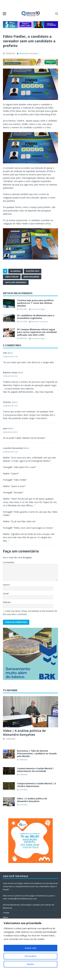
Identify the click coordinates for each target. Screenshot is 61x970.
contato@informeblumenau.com (22, 898)
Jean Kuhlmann (31, 276)
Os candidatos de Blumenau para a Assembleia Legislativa (35, 316)
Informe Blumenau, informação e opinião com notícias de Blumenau (28, 906)
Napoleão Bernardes (15, 282)
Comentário (8, 562)
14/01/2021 (23, 309)
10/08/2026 (23, 759)
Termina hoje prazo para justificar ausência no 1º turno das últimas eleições (35, 303)
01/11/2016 (23, 321)
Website (7, 602)
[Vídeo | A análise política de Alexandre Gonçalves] (30, 711)
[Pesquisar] (57, 14)
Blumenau (16, 271)
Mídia (5, 917)
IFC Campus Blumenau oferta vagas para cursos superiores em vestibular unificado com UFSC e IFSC (37, 332)
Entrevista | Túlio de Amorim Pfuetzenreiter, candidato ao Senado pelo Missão (37, 753)
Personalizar (30, 956)
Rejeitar (30, 964)
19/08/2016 (10, 53)
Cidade (6, 912)
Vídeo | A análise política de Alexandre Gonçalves (24, 733)
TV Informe (10, 690)
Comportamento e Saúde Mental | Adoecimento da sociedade (35, 769)
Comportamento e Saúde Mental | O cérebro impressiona (36, 785)
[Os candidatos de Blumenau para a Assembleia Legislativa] (9, 318)
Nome (6, 584)
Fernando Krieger (38, 309)
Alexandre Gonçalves (28, 53)
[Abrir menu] (4, 14)
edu (5, 352)
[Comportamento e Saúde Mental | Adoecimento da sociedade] (9, 771)
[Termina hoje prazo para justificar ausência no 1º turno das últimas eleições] (9, 303)
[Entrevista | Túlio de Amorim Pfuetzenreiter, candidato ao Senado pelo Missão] (9, 754)
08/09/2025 (23, 338)
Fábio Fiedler (11, 276)
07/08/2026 (23, 774)
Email (5, 593)
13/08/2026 (10, 738)
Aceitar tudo (30, 948)
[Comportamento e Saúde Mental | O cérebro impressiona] (9, 786)
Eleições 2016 (32, 271)
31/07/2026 (23, 789)
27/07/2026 (23, 804)
